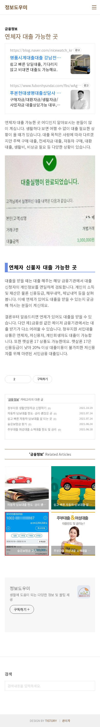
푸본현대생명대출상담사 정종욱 (35, 93)
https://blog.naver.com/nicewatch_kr (41, 50)
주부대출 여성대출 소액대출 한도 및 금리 (32, 429)
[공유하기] (20, 379)
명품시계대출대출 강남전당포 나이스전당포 (35, 57)
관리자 (66, 720)
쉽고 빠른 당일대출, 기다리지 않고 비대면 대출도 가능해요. (34, 66)
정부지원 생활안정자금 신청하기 (27, 408)
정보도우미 (16, 7)
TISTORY (51, 720)
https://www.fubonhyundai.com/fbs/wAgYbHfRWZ (44, 86)
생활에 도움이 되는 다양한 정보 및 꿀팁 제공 (40, 597)
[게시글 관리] (26, 379)
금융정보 (13, 399)
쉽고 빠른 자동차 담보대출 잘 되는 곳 (30, 418)
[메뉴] (94, 7)
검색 (90, 685)
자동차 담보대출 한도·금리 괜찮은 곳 (30, 413)
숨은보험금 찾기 (17, 424)
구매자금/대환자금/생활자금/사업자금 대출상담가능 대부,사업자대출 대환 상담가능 (35, 101)
